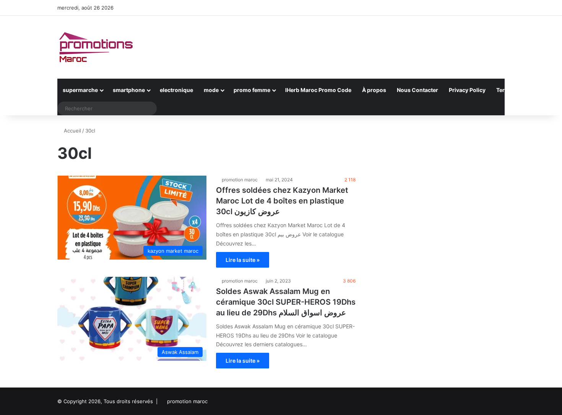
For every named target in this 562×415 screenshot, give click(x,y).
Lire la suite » (243, 260)
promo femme (252, 90)
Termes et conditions (523, 90)
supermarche (80, 90)
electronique (176, 90)
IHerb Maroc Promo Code (318, 90)
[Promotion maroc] (95, 47)
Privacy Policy (467, 90)
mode (211, 90)
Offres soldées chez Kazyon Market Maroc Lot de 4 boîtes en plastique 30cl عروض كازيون (282, 201)
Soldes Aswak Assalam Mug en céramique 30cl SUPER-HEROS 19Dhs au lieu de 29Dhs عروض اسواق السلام (286, 302)
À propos (374, 90)
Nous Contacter (417, 90)
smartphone (129, 90)
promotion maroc (240, 179)
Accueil (71, 131)
